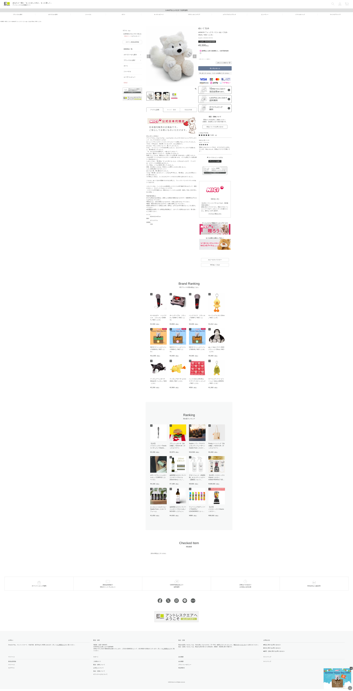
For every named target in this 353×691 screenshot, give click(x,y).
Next (194, 56)
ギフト (126, 66)
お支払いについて (98, 668)
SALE (126, 82)
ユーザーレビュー (129, 77)
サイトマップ (267, 661)
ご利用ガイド (61, 644)
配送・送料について (99, 664)
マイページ (11, 664)
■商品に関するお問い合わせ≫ (272, 644)
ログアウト (11, 668)
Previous (148, 56)
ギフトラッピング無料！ (176, 10)
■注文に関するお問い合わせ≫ (272, 648)
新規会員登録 (12, 661)
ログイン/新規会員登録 (132, 42)
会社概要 (180, 661)
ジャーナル (127, 71)
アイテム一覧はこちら (214, 213)
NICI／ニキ (7, 21)
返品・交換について (99, 671)
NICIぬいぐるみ (215, 265)
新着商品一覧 (128, 49)
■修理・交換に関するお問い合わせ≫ (274, 651)
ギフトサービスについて (100, 674)
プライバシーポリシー (184, 664)
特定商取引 (181, 668)
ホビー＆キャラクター (215, 260)
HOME (2, 21)
